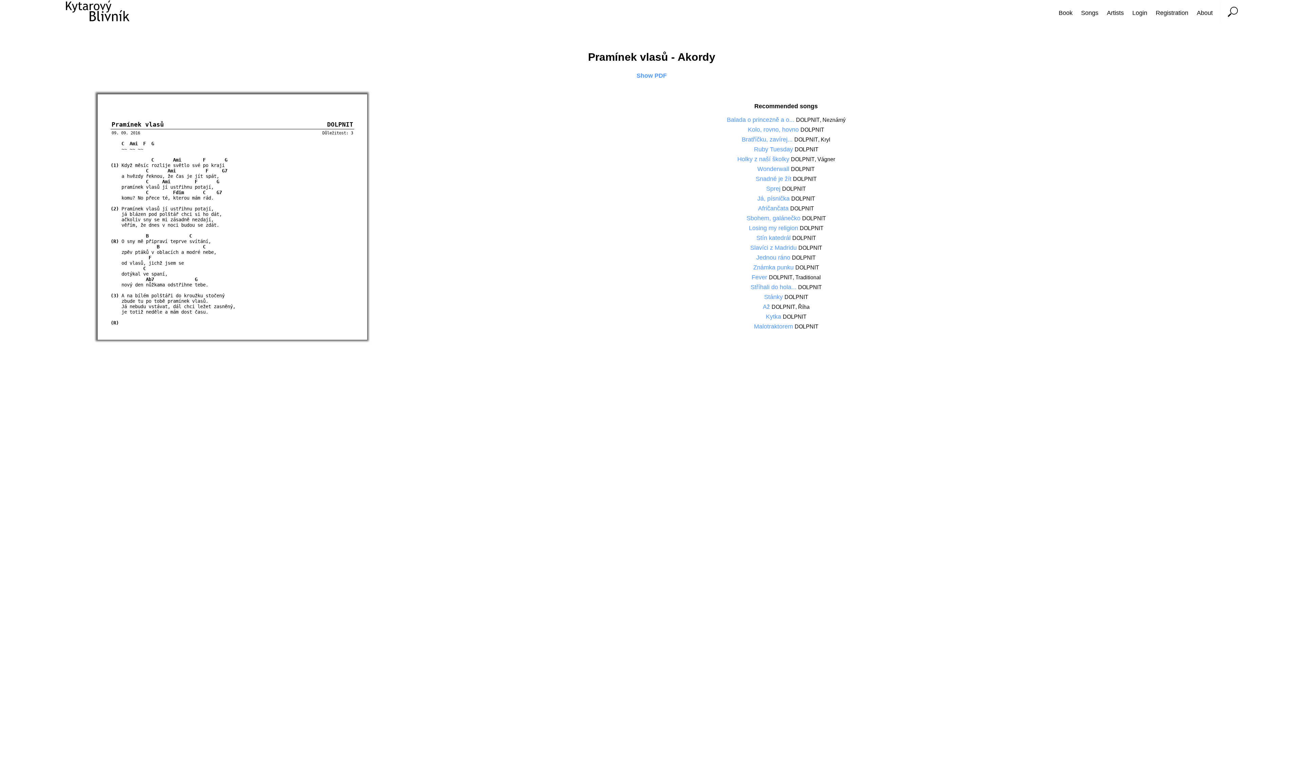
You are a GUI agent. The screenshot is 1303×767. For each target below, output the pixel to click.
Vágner (826, 159)
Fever (760, 277)
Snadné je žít (774, 178)
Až (767, 306)
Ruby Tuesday (774, 149)
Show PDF (652, 75)
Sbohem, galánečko (774, 218)
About (1205, 13)
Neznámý (834, 120)
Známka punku (774, 267)
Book (1066, 13)
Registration (1172, 13)
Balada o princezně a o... (761, 119)
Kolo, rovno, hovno (774, 129)
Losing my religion (774, 228)
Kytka (774, 316)
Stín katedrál (774, 238)
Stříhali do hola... (774, 287)
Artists (1115, 13)
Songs (1089, 13)
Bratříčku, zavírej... (768, 139)
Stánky (774, 297)
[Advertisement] (1277, 383)
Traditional (808, 277)
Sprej (774, 188)
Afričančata (774, 208)
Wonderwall (774, 169)
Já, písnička (774, 198)
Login (1139, 13)
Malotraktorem (774, 326)
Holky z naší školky (764, 159)
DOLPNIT (808, 120)
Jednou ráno (774, 257)
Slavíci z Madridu (774, 247)
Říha (804, 307)
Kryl (825, 140)
